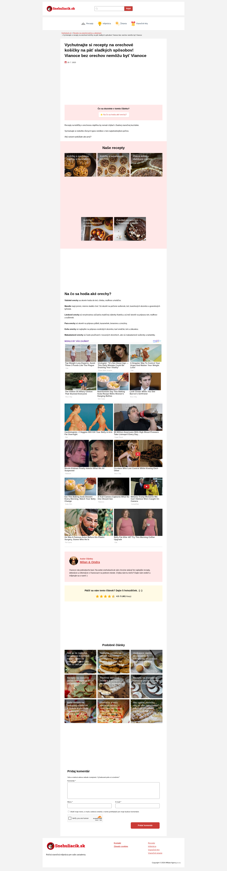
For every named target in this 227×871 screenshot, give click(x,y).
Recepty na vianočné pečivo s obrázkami (87, 33)
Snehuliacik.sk (66, 33)
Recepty (89, 24)
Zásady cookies (121, 846)
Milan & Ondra (90, 562)
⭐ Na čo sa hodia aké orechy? (113, 115)
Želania (123, 24)
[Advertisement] (113, 84)
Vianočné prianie (155, 853)
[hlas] (97, 596)
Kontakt (117, 843)
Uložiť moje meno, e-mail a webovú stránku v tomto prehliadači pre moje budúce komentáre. (104, 812)
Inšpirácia (107, 24)
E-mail (118, 802)
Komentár (71, 781)
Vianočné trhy (142, 24)
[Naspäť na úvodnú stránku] (62, 8)
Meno (70, 802)
